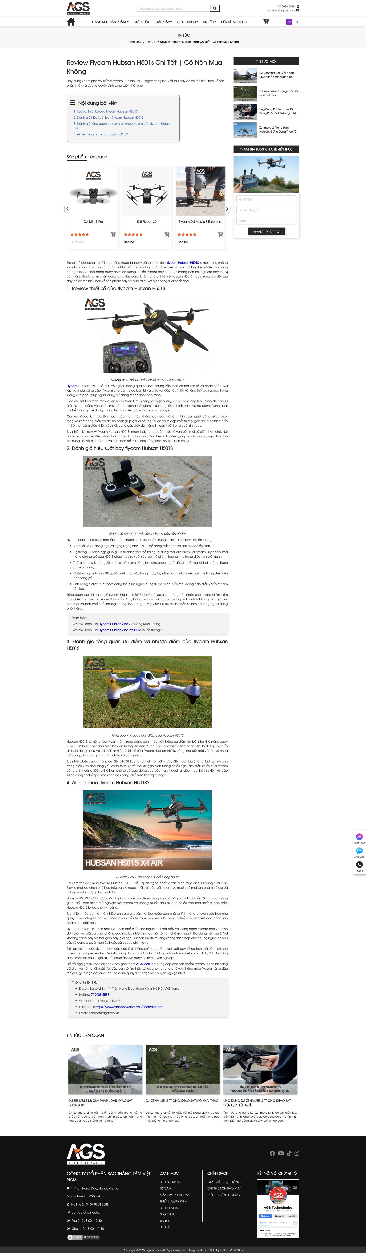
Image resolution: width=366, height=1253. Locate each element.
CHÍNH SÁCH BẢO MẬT (224, 1188)
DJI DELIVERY (169, 1208)
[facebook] (272, 1154)
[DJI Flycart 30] (147, 191)
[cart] (266, 21)
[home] (78, 8)
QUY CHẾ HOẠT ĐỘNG (224, 1182)
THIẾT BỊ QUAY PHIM (173, 1201)
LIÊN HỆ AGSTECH (234, 22)
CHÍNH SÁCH (186, 22)
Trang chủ (134, 41)
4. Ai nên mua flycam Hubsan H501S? (101, 134)
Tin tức (151, 41)
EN (296, 22)
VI (289, 22)
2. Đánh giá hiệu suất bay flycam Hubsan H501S (109, 117)
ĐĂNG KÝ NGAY (266, 231)
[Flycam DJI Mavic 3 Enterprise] (201, 191)
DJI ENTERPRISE (171, 1182)
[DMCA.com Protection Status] (83, 1237)
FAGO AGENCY (231, 1250)
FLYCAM (166, 1188)
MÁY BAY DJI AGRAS (174, 1195)
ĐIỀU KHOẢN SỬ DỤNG (223, 1195)
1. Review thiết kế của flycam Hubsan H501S (106, 111)
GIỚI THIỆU (141, 22)
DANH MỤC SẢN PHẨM (109, 22)
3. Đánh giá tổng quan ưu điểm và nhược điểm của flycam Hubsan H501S (123, 125)
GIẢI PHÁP (162, 22)
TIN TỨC (208, 22)
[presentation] (67, 208)
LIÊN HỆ (165, 1227)
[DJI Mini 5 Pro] (93, 191)
